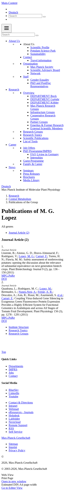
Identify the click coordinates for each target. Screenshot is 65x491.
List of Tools (30, 141)
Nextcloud (15, 422)
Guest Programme (33, 160)
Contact (27, 57)
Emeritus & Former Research (47, 125)
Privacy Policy (17, 450)
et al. (60, 295)
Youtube (13, 396)
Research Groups (33, 131)
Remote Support (18, 425)
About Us (14, 40)
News (12, 167)
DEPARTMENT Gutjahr (44, 99)
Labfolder (14, 418)
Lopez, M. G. (26, 256)
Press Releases (31, 173)
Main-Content (9, 2)
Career (12, 144)
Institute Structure (19, 327)
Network (35, 73)
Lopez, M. (45, 288)
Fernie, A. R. (45, 291)
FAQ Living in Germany (44, 154)
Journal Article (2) (19, 232)
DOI (4, 278)
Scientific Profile (39, 47)
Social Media (9, 382)
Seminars (28, 170)
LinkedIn (14, 393)
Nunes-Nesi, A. (27, 291)
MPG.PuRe (8, 275)
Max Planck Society (41, 66)
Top (3, 351)
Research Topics (32, 134)
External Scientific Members (46, 128)
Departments (16, 366)
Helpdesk (14, 415)
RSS (11, 428)
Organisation (30, 63)
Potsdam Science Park (43, 50)
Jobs (11, 372)
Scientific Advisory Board (45, 70)
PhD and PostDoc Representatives (40, 85)
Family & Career (32, 164)
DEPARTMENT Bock (43, 96)
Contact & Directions (21, 402)
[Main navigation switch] (6, 28)
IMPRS (13, 369)
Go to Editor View (12, 487)
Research (14, 89)
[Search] (44, 16)
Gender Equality (39, 79)
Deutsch (13, 12)
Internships (36, 157)
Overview (28, 92)
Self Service (15, 431)
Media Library (31, 180)
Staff (26, 76)
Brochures (29, 177)
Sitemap (13, 443)
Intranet (13, 405)
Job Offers (29, 147)
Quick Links (9, 359)
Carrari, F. (41, 256)
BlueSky (14, 389)
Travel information (40, 60)
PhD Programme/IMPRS (37, 151)
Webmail (14, 409)
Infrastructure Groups (42, 112)
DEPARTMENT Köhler (44, 102)
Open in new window (13, 481)
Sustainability (38, 53)
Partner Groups (39, 121)
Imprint (13, 447)
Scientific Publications (35, 138)
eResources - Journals (21, 412)
